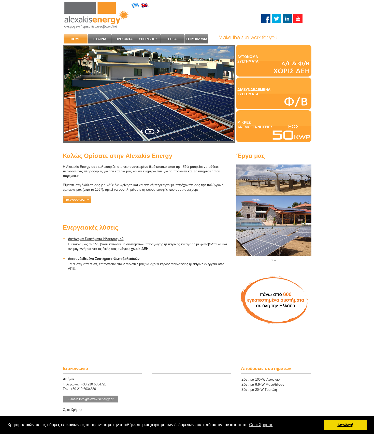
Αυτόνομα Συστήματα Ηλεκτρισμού (96, 239)
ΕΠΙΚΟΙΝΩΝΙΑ (196, 39)
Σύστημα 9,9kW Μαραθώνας (262, 384)
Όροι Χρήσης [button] (261, 425)
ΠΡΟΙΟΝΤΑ (124, 39)
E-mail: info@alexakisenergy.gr (90, 399)
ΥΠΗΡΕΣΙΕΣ (148, 39)
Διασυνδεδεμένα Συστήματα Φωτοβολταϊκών (103, 259)
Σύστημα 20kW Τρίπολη (259, 390)
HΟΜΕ (76, 39)
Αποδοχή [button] (345, 425)
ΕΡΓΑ (172, 39)
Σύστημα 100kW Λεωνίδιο (260, 379)
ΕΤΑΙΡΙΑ (99, 39)
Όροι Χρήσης (72, 410)
